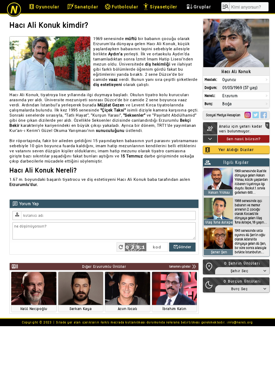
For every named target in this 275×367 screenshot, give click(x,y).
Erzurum (230, 95)
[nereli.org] (14, 16)
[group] (34, 292)
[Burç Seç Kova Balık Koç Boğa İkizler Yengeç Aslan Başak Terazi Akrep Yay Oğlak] (242, 288)
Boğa (226, 104)
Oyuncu (229, 79)
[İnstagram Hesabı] (247, 115)
